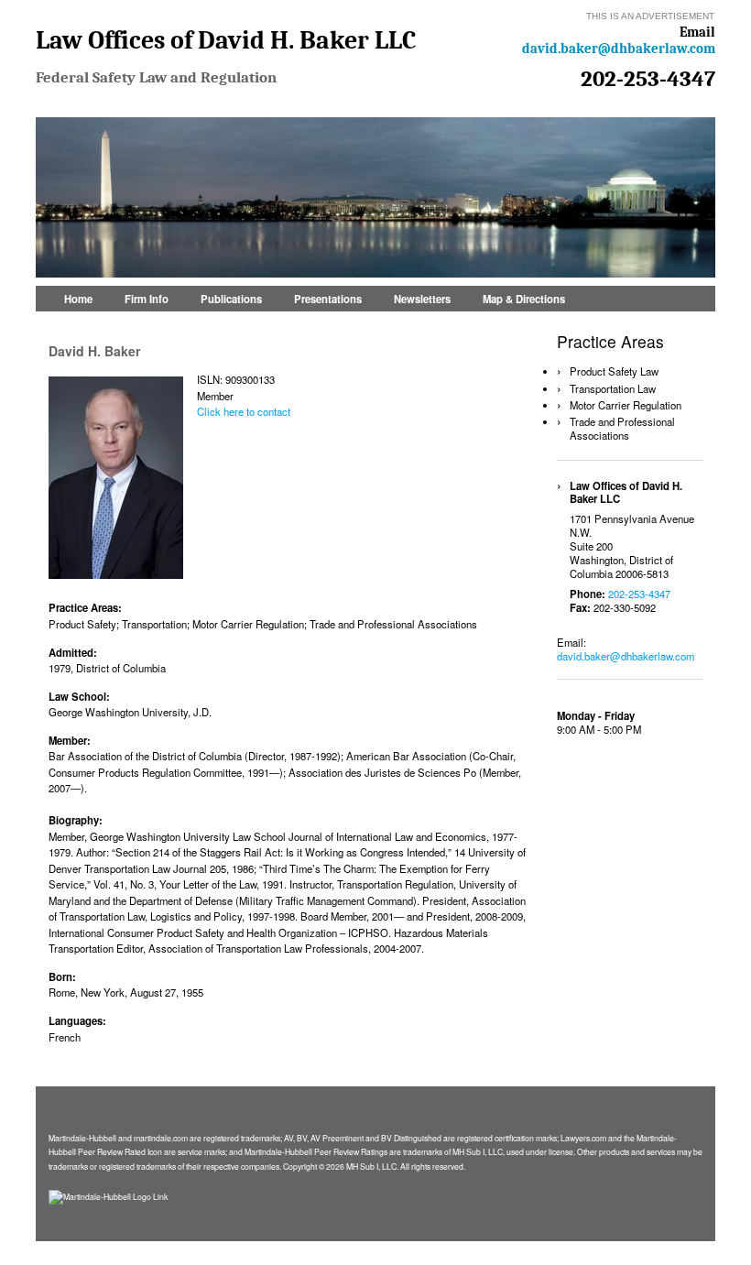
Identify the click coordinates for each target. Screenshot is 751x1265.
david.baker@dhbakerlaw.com (618, 49)
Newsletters (422, 298)
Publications (231, 298)
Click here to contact (243, 411)
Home (78, 298)
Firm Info (147, 298)
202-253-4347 (648, 79)
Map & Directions (524, 298)
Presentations (328, 298)
